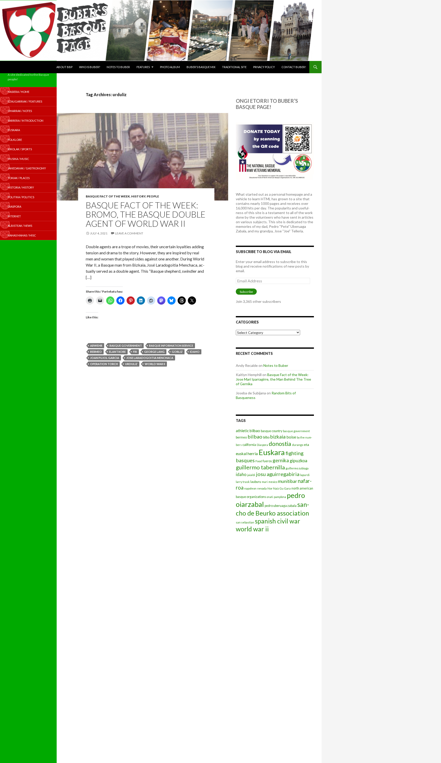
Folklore (15, 139)
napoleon (250, 488)
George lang (154, 351)
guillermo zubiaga (297, 468)
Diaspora (262, 444)
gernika (281, 460)
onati (270, 496)
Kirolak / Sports (20, 149)
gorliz (177, 351)
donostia (280, 443)
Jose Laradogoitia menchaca (149, 357)
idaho (195, 351)
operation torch (104, 364)
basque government (125, 345)
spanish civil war (277, 521)
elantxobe (117, 351)
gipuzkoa (298, 460)
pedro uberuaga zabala (281, 506)
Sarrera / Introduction (25, 120)
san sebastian (245, 522)
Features (143, 67)
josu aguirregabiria (277, 474)
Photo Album (170, 67)
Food (258, 461)
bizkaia (278, 437)
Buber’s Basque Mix (201, 67)
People (153, 196)
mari (265, 481)
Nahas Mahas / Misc (22, 235)
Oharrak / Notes (20, 110)
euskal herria (247, 453)
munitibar (287, 481)
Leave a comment (129, 233)
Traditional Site (234, 67)
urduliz (131, 364)
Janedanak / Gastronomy (27, 168)
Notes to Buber (118, 67)
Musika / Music (18, 158)
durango (297, 444)
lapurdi (305, 475)
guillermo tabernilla (260, 467)
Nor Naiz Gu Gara (279, 488)
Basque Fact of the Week (108, 196)
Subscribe (246, 292)
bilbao (255, 436)
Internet (14, 216)
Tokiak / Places (19, 178)
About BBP (64, 67)
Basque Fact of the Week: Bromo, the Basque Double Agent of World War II (145, 214)
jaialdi (251, 475)
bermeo (96, 351)
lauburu (255, 482)
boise (291, 436)
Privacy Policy (264, 67)
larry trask (243, 481)
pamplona (280, 496)
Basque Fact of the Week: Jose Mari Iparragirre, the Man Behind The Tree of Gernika (273, 379)
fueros (267, 461)
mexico (272, 481)
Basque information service (171, 345)
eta (306, 444)
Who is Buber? (89, 67)
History (138, 196)
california (249, 445)
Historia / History (21, 187)
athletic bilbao (248, 430)
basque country (271, 431)
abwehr (96, 345)
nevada (262, 488)
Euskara (272, 452)
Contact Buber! (293, 67)
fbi (135, 351)
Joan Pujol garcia (104, 357)
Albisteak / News (20, 225)
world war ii (155, 364)
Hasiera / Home (18, 91)
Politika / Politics (21, 197)
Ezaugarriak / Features (25, 101)
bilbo (266, 437)
